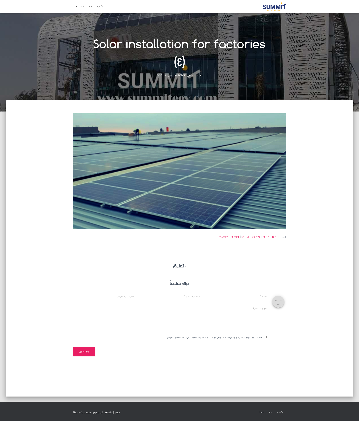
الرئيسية (100, 6)
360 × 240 (235, 237)
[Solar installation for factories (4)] (179, 171)
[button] (77, 6)
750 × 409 (256, 237)
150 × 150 (275, 237)
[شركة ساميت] (274, 6)
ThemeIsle (79, 412)
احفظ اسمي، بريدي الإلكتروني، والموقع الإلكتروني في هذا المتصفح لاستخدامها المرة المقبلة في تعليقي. (214, 337)
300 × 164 (266, 237)
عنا (90, 6)
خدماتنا (81, 6)
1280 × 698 (224, 237)
